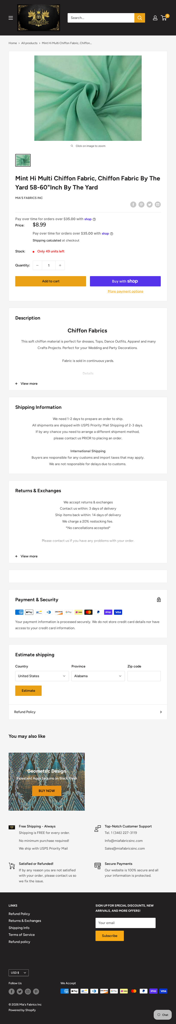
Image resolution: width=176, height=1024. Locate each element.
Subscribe (109, 936)
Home (13, 43)
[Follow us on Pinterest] (36, 992)
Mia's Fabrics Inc (29, 198)
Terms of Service (22, 935)
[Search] (139, 18)
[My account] (155, 17)
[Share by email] (158, 204)
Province (78, 666)
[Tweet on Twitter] (150, 204)
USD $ (15, 972)
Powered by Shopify (22, 1010)
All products (29, 43)
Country (21, 666)
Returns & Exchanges (25, 921)
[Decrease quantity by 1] (37, 265)
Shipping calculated (47, 240)
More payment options (125, 291)
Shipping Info (19, 928)
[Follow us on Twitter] (20, 992)
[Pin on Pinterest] (141, 204)
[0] (164, 17)
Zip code (134, 666)
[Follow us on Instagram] (28, 992)
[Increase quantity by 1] (60, 265)
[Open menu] (11, 18)
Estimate (28, 691)
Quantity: (22, 265)
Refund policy (19, 942)
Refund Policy (25, 712)
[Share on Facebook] (133, 204)
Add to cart (50, 281)
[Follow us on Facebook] (12, 992)
